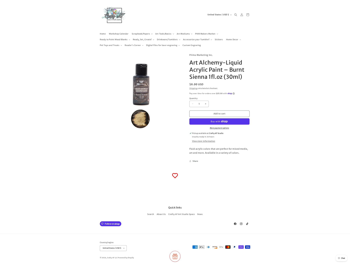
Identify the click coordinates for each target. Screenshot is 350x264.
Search (150, 214)
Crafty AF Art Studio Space (181, 214)
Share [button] (195, 161)
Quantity (193, 98)
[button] (142, 34)
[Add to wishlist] (175, 175)
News (200, 214)
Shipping (193, 88)
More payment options (219, 128)
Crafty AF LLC (112, 258)
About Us (161, 214)
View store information (203, 141)
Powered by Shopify (126, 258)
